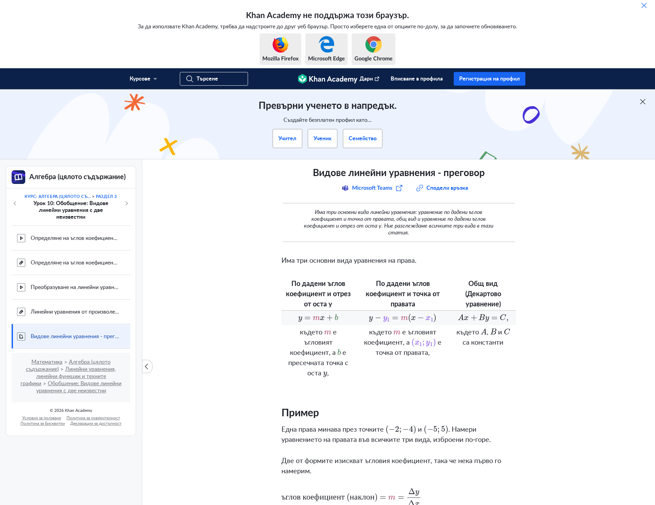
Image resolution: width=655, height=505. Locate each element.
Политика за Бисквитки (42, 423)
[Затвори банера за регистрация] (643, 102)
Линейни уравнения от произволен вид (75, 312)
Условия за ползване (41, 418)
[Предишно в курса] (15, 203)
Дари (366, 79)
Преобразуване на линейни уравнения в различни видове (75, 287)
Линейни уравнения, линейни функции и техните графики (68, 376)
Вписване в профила (417, 79)
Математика (46, 362)
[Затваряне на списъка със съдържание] (147, 366)
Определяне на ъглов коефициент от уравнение (75, 238)
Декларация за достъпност (95, 423)
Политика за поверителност (93, 418)
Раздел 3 (106, 196)
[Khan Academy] (328, 79)
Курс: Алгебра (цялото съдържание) (58, 196)
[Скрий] (644, 5)
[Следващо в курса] (126, 203)
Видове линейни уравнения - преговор (75, 336)
